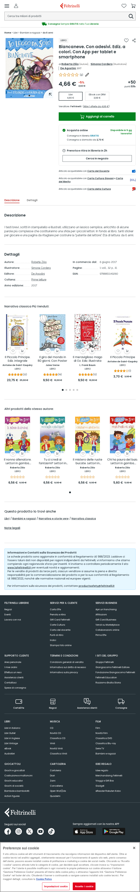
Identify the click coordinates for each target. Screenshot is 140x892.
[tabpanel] (29, 68)
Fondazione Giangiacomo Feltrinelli (115, 672)
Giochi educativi (13, 780)
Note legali (12, 528)
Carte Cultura (57, 624)
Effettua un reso (13, 672)
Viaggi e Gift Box (105, 780)
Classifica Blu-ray (106, 743)
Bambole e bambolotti (16, 790)
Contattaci (10, 682)
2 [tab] (66, 390)
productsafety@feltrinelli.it (96, 586)
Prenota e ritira (58, 614)
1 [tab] (29, 95)
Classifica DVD (104, 738)
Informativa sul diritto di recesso (68, 667)
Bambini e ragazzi (24, 518)
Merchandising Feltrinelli (109, 775)
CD (51, 728)
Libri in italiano (12, 728)
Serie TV (100, 748)
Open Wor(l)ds (58, 790)
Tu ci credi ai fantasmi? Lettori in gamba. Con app (52, 461)
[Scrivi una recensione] (87, 74)
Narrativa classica (83, 518)
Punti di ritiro (56, 635)
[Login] (16, 6)
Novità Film (102, 733)
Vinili (52, 743)
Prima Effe (101, 635)
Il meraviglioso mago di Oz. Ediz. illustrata (87, 359)
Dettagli (32, 200)
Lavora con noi (12, 619)
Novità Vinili (56, 748)
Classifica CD (57, 738)
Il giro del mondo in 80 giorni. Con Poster (52, 359)
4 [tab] (73, 390)
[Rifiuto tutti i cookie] (134, 848)
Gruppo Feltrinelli (105, 662)
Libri (6, 518)
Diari (52, 775)
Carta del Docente (98, 171)
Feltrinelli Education (106, 677)
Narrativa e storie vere (54, 518)
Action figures (12, 796)
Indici (53, 640)
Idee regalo (102, 770)
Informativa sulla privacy (64, 672)
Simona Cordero (102, 64)
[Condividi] (134, 40)
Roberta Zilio (70, 64)
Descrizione (12, 200)
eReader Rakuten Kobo (108, 790)
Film (98, 728)
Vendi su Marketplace (107, 624)
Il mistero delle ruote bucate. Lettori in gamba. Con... (87, 461)
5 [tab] (77, 390)
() (81, 74)
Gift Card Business (106, 619)
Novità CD (55, 733)
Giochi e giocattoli (14, 770)
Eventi (7, 614)
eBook (7, 748)
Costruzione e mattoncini (18, 775)
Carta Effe (55, 609)
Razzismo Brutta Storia (108, 682)
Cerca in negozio (97, 158)
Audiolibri (9, 753)
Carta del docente (60, 629)
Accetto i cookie (84, 886)
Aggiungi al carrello (99, 116)
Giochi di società (13, 785)
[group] (70, 24)
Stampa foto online (60, 645)
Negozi (8, 609)
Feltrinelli (75, 106)
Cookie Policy (44, 879)
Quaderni (55, 796)
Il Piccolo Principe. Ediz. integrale (17, 359)
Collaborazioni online (107, 629)
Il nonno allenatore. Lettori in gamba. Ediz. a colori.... (17, 461)
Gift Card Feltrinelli (60, 619)
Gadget (100, 785)
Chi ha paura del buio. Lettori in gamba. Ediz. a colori (122, 461)
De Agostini (68, 68)
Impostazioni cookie (55, 886)
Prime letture (38, 279)
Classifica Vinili (58, 753)
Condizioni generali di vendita (66, 662)
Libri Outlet (9, 733)
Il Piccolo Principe (122, 357)
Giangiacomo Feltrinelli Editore (112, 667)
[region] (70, 867)
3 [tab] (70, 390)
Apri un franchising (106, 609)
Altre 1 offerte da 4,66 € (96, 106)
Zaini (52, 780)
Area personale (12, 662)
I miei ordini (10, 667)
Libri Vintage (11, 743)
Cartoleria (55, 770)
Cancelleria (56, 785)
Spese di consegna (15, 687)
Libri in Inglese (12, 738)
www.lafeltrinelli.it (19, 567)
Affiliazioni (101, 614)
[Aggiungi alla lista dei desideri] (126, 40)
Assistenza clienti (14, 677)
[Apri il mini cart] (133, 6)
